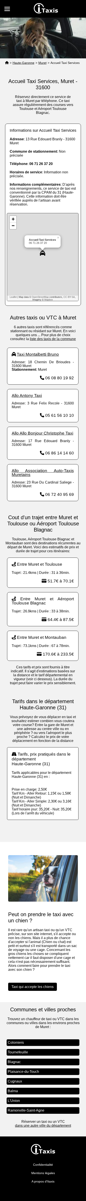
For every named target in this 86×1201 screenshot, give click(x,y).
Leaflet (13, 297)
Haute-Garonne (23, 63)
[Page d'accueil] (7, 63)
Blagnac (14, 1062)
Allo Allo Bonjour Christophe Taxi (42, 433)
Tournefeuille (18, 1052)
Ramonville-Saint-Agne (26, 1110)
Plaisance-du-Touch (23, 1071)
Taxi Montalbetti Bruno (38, 354)
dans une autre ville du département (43, 1125)
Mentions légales (43, 1173)
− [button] (13, 225)
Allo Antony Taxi (27, 395)
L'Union (14, 1101)
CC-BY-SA (69, 297)
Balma (13, 1091)
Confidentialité (43, 1164)
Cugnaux (15, 1081)
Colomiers (16, 1042)
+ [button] (13, 219)
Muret (42, 63)
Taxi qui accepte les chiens (32, 987)
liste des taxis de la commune (53, 339)
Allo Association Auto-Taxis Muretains (43, 472)
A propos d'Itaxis (43, 1181)
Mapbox (48, 299)
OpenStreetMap (40, 297)
